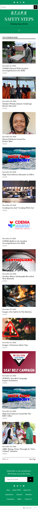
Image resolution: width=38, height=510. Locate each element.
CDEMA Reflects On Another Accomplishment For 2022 (14, 242)
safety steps (19, 19)
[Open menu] (19, 30)
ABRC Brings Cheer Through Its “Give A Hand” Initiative (18, 450)
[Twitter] (17, 2)
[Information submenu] (13, 494)
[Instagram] (20, 2)
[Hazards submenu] (22, 494)
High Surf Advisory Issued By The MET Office (16, 415)
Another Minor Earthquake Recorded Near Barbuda (18, 277)
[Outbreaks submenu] (32, 494)
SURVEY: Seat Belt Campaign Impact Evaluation (14, 379)
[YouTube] (23, 2)
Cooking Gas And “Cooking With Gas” (18, 208)
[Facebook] (14, 2)
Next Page (32, 459)
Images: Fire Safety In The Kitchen (17, 312)
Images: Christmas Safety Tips (15, 345)
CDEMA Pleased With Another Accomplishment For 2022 (15, 69)
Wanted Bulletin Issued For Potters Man (13, 140)
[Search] (36, 7)
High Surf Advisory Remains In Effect (18, 175)
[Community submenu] (14, 499)
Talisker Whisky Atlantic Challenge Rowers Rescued (17, 105)
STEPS (4, 73)
